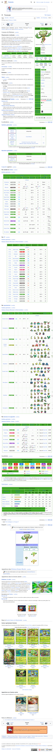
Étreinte (6, 184)
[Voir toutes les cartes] (27, 689)
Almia (37, 63)
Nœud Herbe (6, 197)
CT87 (10, 296)
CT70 (10, 287)
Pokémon (43, 71)
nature (31, 513)
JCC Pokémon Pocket (34, 627)
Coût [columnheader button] (49, 424)
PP (37, 177)
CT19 (10, 258)
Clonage (15, 298)
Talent (38, 80)
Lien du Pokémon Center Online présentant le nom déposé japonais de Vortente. (19, 719)
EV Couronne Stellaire (21, 666)
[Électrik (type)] (27, 464)
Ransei (50, 63)
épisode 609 (33, 616)
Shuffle (43, 66)
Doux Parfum (6, 192)
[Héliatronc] (41, 326)
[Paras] (33, 345)
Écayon (42, 23)
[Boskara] (45, 329)
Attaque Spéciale (5, 501)
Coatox (11, 23)
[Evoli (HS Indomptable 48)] (21, 703)
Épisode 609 (4, 598)
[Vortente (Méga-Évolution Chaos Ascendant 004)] (9, 636)
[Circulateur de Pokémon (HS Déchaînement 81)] (33, 703)
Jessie (12, 587)
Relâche (6, 203)
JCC (28, 627)
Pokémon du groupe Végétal (25, 736)
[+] (43, 136)
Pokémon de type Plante (13, 736)
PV (2, 494)
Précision (32, 177)
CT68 (10, 285)
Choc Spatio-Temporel (45, 646)
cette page (33, 147)
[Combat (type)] (38, 464)
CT (4, 237)
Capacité (22, 175)
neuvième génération (33, 544)
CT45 (10, 271)
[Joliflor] (41, 337)
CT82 (10, 292)
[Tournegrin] (38, 326)
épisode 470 (23, 616)
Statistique (6, 491)
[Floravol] (31, 326)
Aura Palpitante (21, 646)
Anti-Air (49, 477)
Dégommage (15, 278)
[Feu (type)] (22, 251)
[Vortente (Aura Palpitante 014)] (21, 636)
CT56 (10, 278)
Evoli (21, 712)
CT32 (10, 263)
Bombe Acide (6, 220)
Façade (15, 267)
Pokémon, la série (6, 579)
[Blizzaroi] (40, 359)
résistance (46, 471)
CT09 (10, 249)
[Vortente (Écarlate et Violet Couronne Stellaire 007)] (21, 656)
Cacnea (9, 591)
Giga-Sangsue (16, 258)
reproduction (7, 305)
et (13, 241)
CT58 (10, 280)
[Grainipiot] (35, 396)
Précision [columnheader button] (40, 245)
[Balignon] (45, 326)
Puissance (25, 177)
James (9, 583)
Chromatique (4, 66)
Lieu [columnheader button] (43, 424)
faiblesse (46, 473)
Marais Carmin (35, 143)
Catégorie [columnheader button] (28, 245)
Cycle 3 (16, 590)
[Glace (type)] (32, 464)
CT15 (10, 254)
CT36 (10, 265)
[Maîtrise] (47, 188)
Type (39, 69)
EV (15, 513)
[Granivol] (48, 322)
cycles (43, 86)
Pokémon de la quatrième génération (10, 737)
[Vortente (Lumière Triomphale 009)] (33, 636)
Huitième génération (7, 125)
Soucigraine (5, 407)
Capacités (4, 167)
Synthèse (5, 395)
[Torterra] (48, 329)
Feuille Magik (5, 339)
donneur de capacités (9, 416)
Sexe (39, 99)
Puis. (19, 313)
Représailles (15, 283)
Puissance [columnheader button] (34, 245)
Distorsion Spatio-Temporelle (15, 49)
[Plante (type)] (43, 69)
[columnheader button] (6, 178)
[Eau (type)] (21, 464)
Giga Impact (15, 285)
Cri (43, 114)
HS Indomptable (21, 713)
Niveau (45, 175)
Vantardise (16, 296)
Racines (6, 194)
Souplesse (5, 363)
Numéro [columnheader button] (9, 245)
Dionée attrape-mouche (18, 95)
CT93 (10, 301)
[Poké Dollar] (50, 429)
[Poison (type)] (13, 220)
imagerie (21, 529)
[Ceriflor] (43, 333)
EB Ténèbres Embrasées (21, 686)
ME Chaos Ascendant (9, 646)
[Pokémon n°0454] (8, 24)
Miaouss (17, 587)
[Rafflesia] (48, 367)
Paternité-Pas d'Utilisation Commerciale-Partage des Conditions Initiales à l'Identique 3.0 (31, 745)
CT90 (10, 298)
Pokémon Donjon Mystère (18, 569)
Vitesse (3, 506)
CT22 (10, 260)
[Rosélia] (31, 329)
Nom (6, 177)
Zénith (15, 251)
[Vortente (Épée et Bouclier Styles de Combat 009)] (45, 656)
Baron (31, 53)
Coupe (15, 301)
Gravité (38, 477)
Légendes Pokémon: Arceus (10, 46)
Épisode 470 (4, 595)
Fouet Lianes (6, 190)
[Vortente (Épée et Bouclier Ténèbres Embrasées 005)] (21, 676)
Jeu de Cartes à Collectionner (14, 620)
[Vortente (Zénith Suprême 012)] (33, 656)
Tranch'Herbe (5, 354)
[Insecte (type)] (11, 345)
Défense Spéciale (6, 503)
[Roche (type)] (21, 467)
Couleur (38, 102)
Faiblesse (28, 473)
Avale (6, 201)
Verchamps (8, 590)
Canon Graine (6, 212)
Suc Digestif (45, 477)
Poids (39, 77)
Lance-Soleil (15, 260)
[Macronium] (35, 337)
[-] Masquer (27, 247)
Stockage (6, 206)
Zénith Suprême (33, 666)
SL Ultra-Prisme (33, 686)
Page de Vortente (22, 737)
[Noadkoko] (45, 322)
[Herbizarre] (35, 322)
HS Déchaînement (33, 713)
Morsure (6, 187)
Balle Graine (15, 249)
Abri (16, 256)
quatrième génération (18, 29)
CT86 (10, 294)
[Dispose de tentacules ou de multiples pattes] (42, 111)
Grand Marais (29, 136)
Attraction (16, 271)
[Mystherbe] (41, 367)
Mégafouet (6, 214)
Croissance (6, 182)
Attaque (4, 497)
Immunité (28, 471)
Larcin (15, 274)
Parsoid (39, 743)
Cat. (16, 313)
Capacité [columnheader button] (15, 245)
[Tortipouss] (41, 329)
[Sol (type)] (49, 464)
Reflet (15, 263)
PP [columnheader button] (45, 245)
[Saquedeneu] (43, 363)
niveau (11, 169)
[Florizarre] (38, 322)
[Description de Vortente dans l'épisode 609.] (32, 608)
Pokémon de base (31, 737)
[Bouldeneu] (47, 363)
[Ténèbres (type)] (13, 187)
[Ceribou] (40, 333)
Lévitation (43, 80)
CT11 (10, 251)
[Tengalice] (31, 356)
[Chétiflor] (41, 349)
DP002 (25, 581)
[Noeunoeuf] (41, 322)
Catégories (4, 736)
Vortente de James (37, 593)
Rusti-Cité (45, 429)
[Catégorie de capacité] (19, 182)
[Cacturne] (38, 329)
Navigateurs (38, 61)
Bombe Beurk (16, 265)
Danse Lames (16, 289)
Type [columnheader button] (22, 245)
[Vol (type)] (5, 467)
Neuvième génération (7, 150)
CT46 (10, 274)
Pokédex (12, 99)
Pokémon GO (5, 101)
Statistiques (5, 484)
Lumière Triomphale (33, 646)
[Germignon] (31, 337)
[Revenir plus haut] (4, 719)
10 (32, 99)
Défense (4, 499)
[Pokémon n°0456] (46, 24)
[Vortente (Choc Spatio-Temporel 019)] (45, 636)
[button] (2, 2)
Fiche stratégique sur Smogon (11, 521)
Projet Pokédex (25, 729)
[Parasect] (36, 345)
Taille (39, 74)
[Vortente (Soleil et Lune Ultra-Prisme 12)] (33, 676)
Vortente (27, 23)
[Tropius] (48, 337)
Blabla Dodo (15, 292)
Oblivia (41, 63)
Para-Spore (6, 224)
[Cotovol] (35, 326)
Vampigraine (5, 328)
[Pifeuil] (48, 352)
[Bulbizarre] (31, 322)
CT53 (10, 276)
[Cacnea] (35, 329)
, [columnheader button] (43, 177)
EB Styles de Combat (45, 666)
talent (27, 477)
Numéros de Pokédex (41, 55)
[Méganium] (38, 337)
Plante (10, 29)
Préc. (24, 313)
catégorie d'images (31, 529)
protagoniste (19, 47)
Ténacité (16, 280)
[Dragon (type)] (32, 467)
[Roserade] (36, 333)
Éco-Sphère (6, 232)
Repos (15, 269)
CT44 (10, 269)
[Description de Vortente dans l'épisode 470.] (22, 608)
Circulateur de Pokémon (33, 712)
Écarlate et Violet (12, 156)
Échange (41, 477)
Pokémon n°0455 (12, 20)
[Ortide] (45, 367)
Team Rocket (18, 583)
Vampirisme (5, 435)
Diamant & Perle (28, 625)
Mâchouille (6, 209)
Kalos (46, 57)
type (8, 29)
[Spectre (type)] (27, 467)
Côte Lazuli (33, 142)
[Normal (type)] (13, 182)
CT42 (10, 267)
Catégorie (38, 71)
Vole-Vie (6, 217)
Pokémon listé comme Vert (37, 736)
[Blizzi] (48, 356)
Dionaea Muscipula (17, 40)
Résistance (11, 473)
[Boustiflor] (45, 349)
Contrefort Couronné (26, 142)
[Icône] (29, 53)
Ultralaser (16, 254)
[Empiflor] (48, 349)
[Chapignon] (48, 326)
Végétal (42, 83)
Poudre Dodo (6, 228)
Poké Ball (28, 584)
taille (15, 51)
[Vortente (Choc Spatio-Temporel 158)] (9, 656)
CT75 (10, 289)
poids (20, 51)
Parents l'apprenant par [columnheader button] (39, 313)
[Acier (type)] (44, 467)
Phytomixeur (6, 199)
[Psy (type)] (22, 269)
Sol (16, 477)
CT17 (10, 256)
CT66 (10, 283)
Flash (16, 287)
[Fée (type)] (49, 467)
